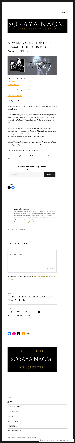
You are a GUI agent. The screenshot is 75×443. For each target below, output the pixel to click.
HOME (10, 397)
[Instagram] (14, 333)
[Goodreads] (28, 333)
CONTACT (11, 416)
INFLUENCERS (12, 426)
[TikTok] (18, 333)
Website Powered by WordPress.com (26, 437)
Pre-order (11, 82)
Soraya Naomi (11, 437)
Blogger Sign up (13, 84)
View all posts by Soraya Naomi (29, 222)
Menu (63, 12)
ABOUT (10, 402)
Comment (50, 269)
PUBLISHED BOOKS (14, 407)
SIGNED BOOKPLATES (15, 431)
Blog (16, 229)
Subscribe (49, 175)
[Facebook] (9, 333)
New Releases (21, 229)
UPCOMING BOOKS (14, 412)
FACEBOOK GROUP (14, 421)
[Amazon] (23, 333)
